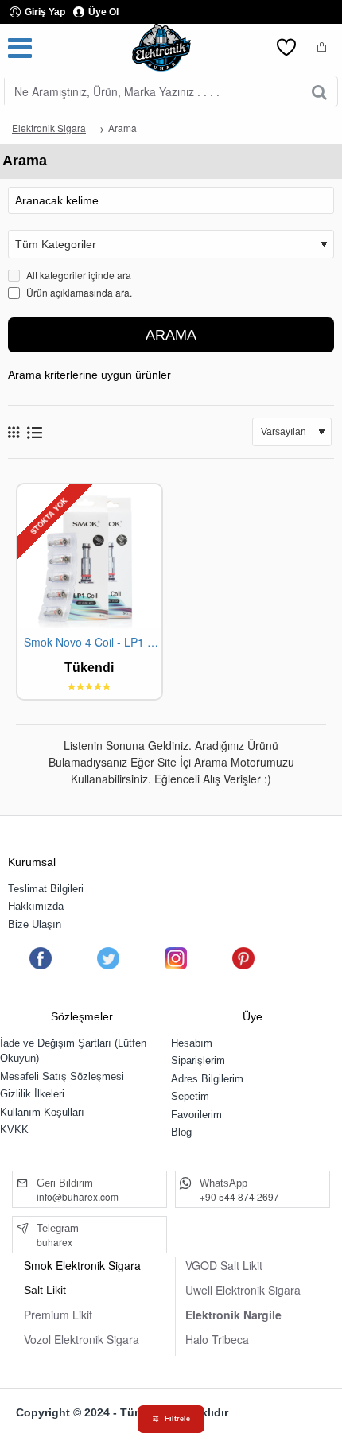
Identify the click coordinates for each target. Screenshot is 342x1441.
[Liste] (34, 432)
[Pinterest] (243, 958)
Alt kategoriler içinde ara (77, 275)
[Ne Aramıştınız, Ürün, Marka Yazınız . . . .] (319, 91)
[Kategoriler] (20, 48)
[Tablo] (13, 432)
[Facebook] (40, 958)
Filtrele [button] (177, 1419)
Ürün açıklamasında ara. (78, 292)
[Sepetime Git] (322, 48)
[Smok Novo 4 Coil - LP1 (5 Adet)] (89, 556)
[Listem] (286, 48)
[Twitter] (108, 958)
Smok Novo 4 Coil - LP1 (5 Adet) (92, 642)
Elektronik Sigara (49, 127)
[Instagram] (175, 958)
